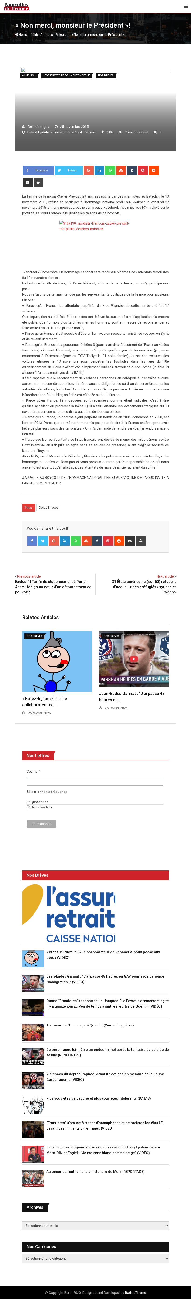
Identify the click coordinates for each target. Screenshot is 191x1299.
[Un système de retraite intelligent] (68, 913)
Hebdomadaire (41, 807)
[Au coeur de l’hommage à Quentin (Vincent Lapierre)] (33, 1032)
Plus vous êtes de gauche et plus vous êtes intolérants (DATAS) (98, 1098)
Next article (165, 576)
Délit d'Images (48, 507)
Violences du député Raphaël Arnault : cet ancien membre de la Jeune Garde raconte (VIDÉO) (105, 1077)
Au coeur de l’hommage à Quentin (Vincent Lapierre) (90, 1025)
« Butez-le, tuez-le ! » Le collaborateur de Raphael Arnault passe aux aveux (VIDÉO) (103, 955)
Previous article (29, 576)
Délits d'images (42, 34)
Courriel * (33, 771)
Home (23, 34)
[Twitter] (43, 541)
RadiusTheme (135, 1293)
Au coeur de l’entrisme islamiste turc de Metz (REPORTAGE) (95, 1172)
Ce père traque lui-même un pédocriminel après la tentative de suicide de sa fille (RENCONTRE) (107, 1052)
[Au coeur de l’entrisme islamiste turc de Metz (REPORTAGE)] (33, 1178)
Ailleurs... (62, 34)
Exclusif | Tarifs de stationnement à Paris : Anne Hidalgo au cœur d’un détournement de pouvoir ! (53, 586)
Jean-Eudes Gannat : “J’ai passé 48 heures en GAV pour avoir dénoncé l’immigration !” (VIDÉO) (105, 979)
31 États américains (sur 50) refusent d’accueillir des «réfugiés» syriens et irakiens (144, 586)
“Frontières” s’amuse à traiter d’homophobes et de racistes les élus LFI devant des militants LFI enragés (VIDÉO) (105, 1125)
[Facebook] (32, 541)
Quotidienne (39, 802)
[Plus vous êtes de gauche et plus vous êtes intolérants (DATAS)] (33, 1105)
